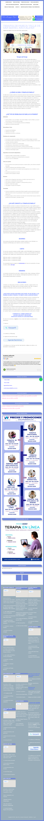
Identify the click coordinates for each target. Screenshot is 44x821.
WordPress (31, 817)
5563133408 (6, 380)
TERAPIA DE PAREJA (22, 12)
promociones (36, 714)
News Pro (17, 817)
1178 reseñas (10, 357)
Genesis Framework (24, 817)
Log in (35, 817)
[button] (40, 370)
